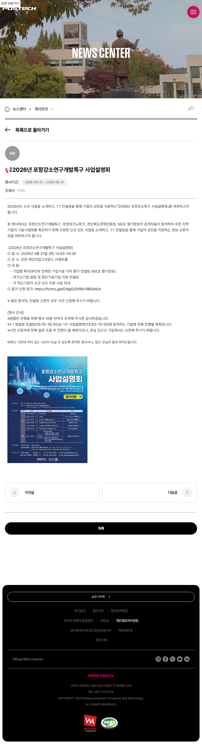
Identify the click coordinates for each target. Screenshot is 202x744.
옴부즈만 (98, 611)
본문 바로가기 (10, 3)
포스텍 (19, 8)
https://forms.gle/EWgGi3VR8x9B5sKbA (68, 289)
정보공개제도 (119, 611)
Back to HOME (7, 109)
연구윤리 (79, 611)
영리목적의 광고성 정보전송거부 (90, 630)
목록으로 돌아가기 (32, 130)
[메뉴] (193, 12)
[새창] (109, 723)
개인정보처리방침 (127, 621)
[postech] (101, 676)
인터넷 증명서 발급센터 (78, 621)
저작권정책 (125, 630)
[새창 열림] (158, 659)
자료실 (104, 621)
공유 (191, 108)
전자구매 (101, 640)
